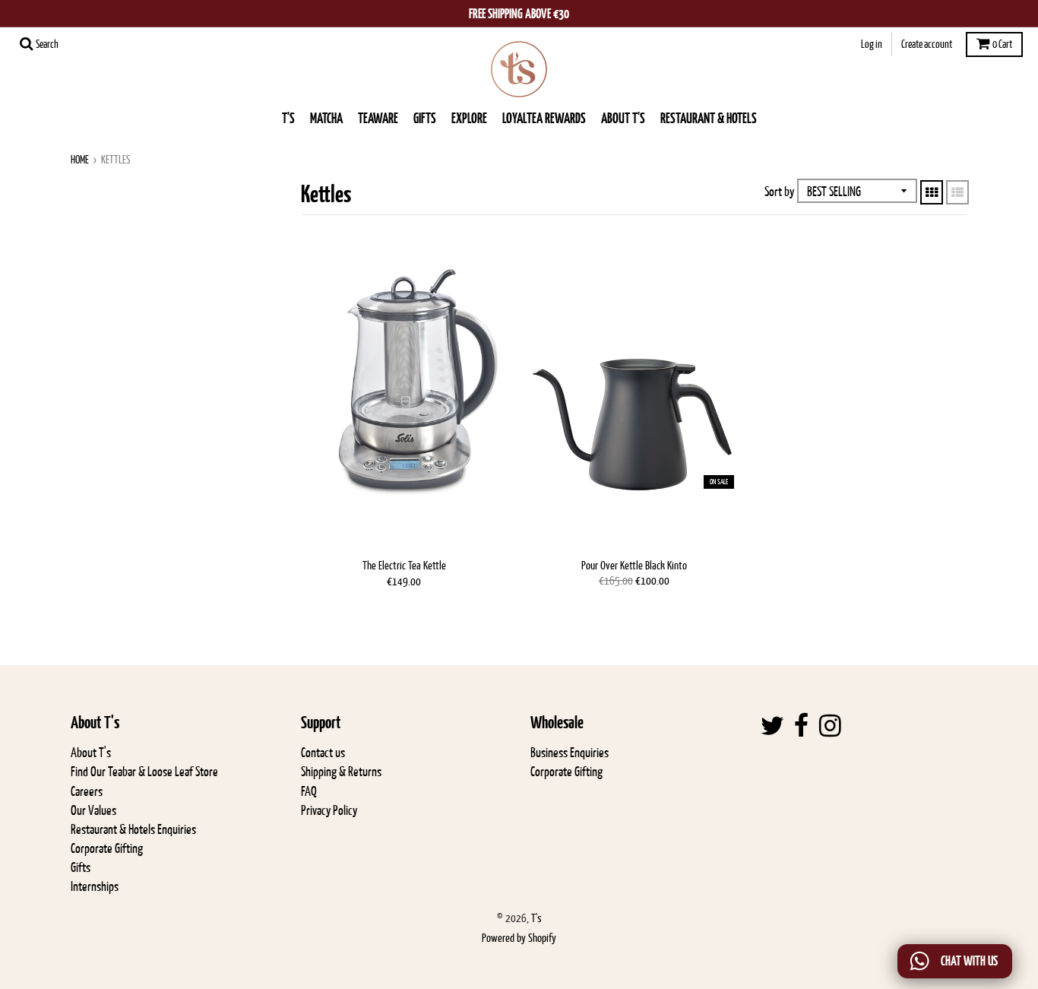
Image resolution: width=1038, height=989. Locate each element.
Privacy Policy (329, 810)
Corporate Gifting (107, 848)
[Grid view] (931, 192)
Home (80, 159)
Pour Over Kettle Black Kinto (634, 565)
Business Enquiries (569, 752)
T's (288, 118)
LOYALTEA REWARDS (544, 118)
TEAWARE (378, 118)
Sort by (779, 191)
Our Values (93, 810)
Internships (95, 886)
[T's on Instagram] (830, 726)
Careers (87, 791)
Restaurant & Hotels (708, 118)
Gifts (80, 867)
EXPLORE (469, 118)
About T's (91, 752)
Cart (1002, 44)
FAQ (309, 791)
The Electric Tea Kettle (404, 565)
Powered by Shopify (519, 937)
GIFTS (424, 118)
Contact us (323, 752)
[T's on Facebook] (801, 726)
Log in (871, 44)
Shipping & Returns (341, 771)
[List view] (957, 192)
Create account (926, 44)
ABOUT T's (623, 118)
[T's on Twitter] (772, 726)
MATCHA (326, 118)
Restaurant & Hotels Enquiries (133, 829)
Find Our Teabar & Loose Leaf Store (144, 771)
